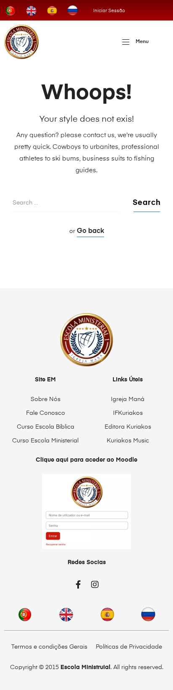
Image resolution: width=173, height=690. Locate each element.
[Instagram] (94, 584)
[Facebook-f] (78, 584)
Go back (90, 231)
